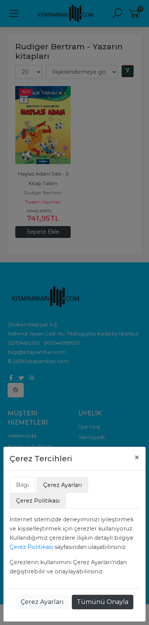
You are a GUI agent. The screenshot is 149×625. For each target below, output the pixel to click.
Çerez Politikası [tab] (38, 500)
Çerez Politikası (31, 547)
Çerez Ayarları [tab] (62, 485)
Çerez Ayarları (42, 601)
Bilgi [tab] (22, 485)
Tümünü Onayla (102, 601)
